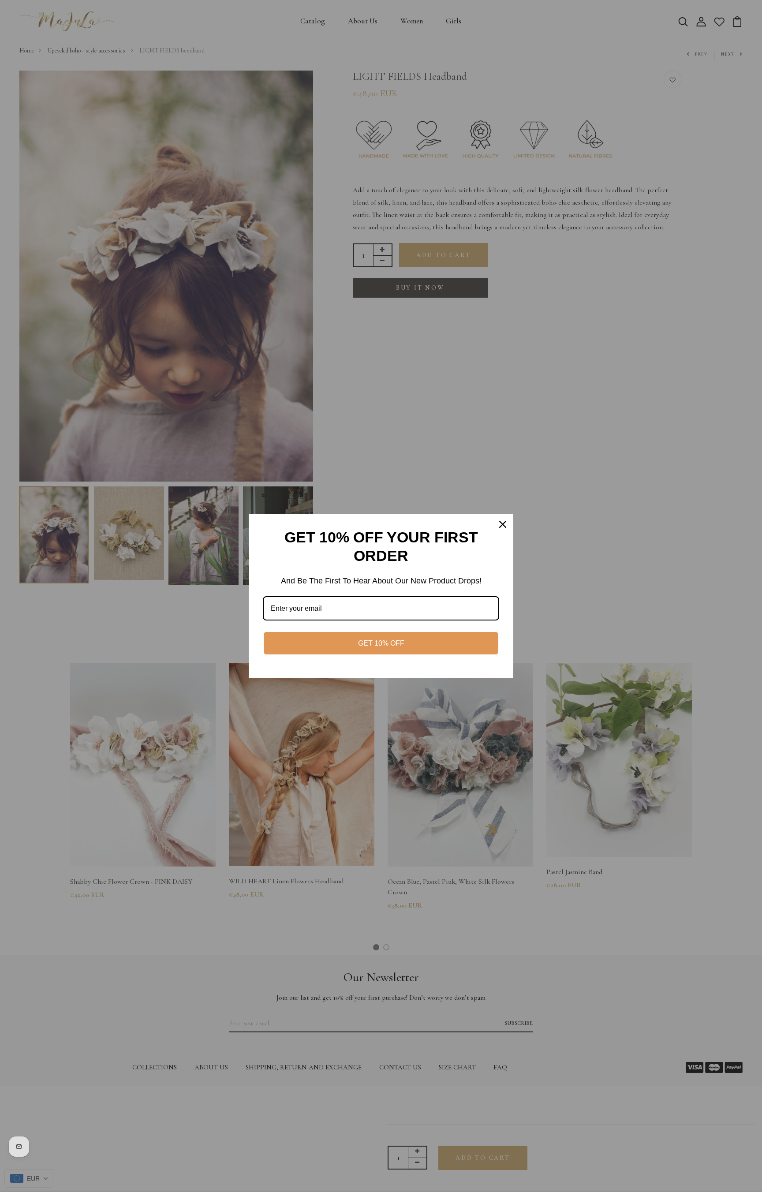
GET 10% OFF (381, 643)
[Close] (502, 524)
